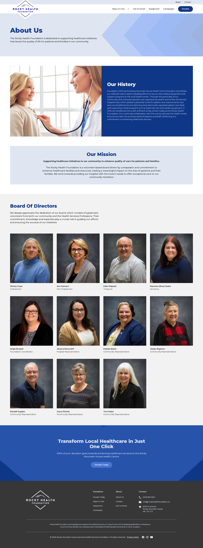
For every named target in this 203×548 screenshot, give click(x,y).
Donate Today (101, 465)
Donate (185, 9)
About (178, 2)
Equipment (154, 9)
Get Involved (139, 9)
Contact (187, 2)
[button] (119, 9)
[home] (25, 8)
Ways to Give (118, 9)
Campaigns (168, 9)
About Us (120, 497)
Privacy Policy (133, 537)
